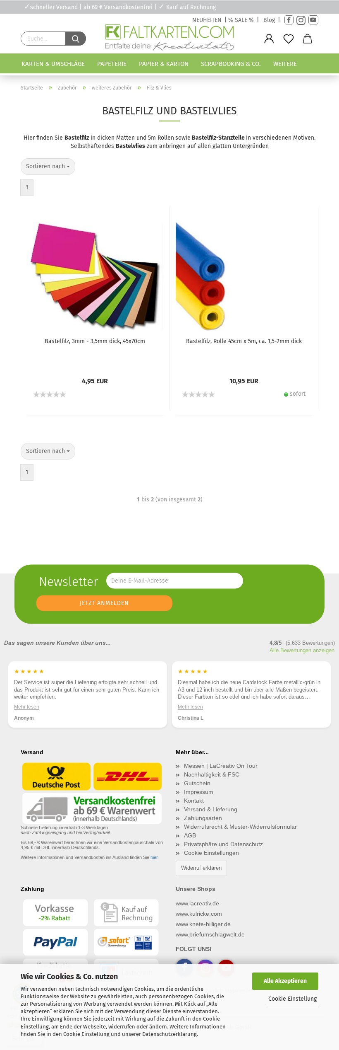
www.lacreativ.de (197, 903)
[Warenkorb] (308, 38)
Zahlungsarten (203, 818)
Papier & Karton (164, 64)
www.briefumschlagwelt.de (210, 934)
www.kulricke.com (199, 913)
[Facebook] (289, 20)
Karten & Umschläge (53, 64)
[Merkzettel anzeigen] (288, 38)
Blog (269, 20)
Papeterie (112, 64)
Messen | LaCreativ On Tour (221, 765)
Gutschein (197, 783)
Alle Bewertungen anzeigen (302, 650)
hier (154, 857)
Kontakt (194, 800)
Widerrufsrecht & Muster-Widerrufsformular (240, 826)
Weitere (285, 64)
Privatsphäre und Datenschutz (223, 844)
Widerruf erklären (201, 868)
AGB (190, 835)
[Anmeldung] (269, 38)
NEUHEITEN (207, 20)
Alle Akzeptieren (285, 981)
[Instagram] (301, 20)
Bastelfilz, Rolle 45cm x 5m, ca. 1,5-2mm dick (244, 341)
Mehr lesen (26, 706)
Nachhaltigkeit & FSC (211, 774)
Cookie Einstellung (292, 998)
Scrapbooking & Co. (231, 64)
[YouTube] (313, 20)
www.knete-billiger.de (203, 924)
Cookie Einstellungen (211, 852)
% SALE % (241, 20)
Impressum (198, 792)
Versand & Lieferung (210, 809)
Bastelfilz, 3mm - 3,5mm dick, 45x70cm (95, 341)
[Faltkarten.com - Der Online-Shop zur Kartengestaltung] (169, 38)
